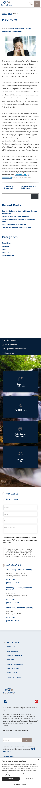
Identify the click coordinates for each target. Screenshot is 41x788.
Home (4, 14)
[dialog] (20, 773)
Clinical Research (14, 655)
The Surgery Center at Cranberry (19, 570)
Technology (6, 252)
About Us (11, 647)
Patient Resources (15, 664)
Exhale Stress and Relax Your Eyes (15, 216)
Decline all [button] (30, 779)
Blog (10, 14)
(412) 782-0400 (12, 621)
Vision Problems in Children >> (28, 187)
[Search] (34, 196)
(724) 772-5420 (12, 499)
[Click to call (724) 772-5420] (30, 3)
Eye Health (6, 246)
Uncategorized (8, 255)
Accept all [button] (11, 779)
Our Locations (13, 668)
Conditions (17, 31)
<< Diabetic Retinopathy (9, 187)
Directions (10, 579)
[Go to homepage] (7, 4)
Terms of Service (14, 677)
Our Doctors (12, 651)
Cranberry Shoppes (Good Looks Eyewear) (19, 588)
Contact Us (12, 673)
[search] (27, 740)
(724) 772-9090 (12, 603)
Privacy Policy (8, 757)
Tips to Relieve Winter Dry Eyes (14, 224)
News (4, 249)
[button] (37, 4)
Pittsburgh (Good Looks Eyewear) (19, 608)
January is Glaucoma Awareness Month (17, 228)
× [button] (38, 760)
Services (10, 660)
